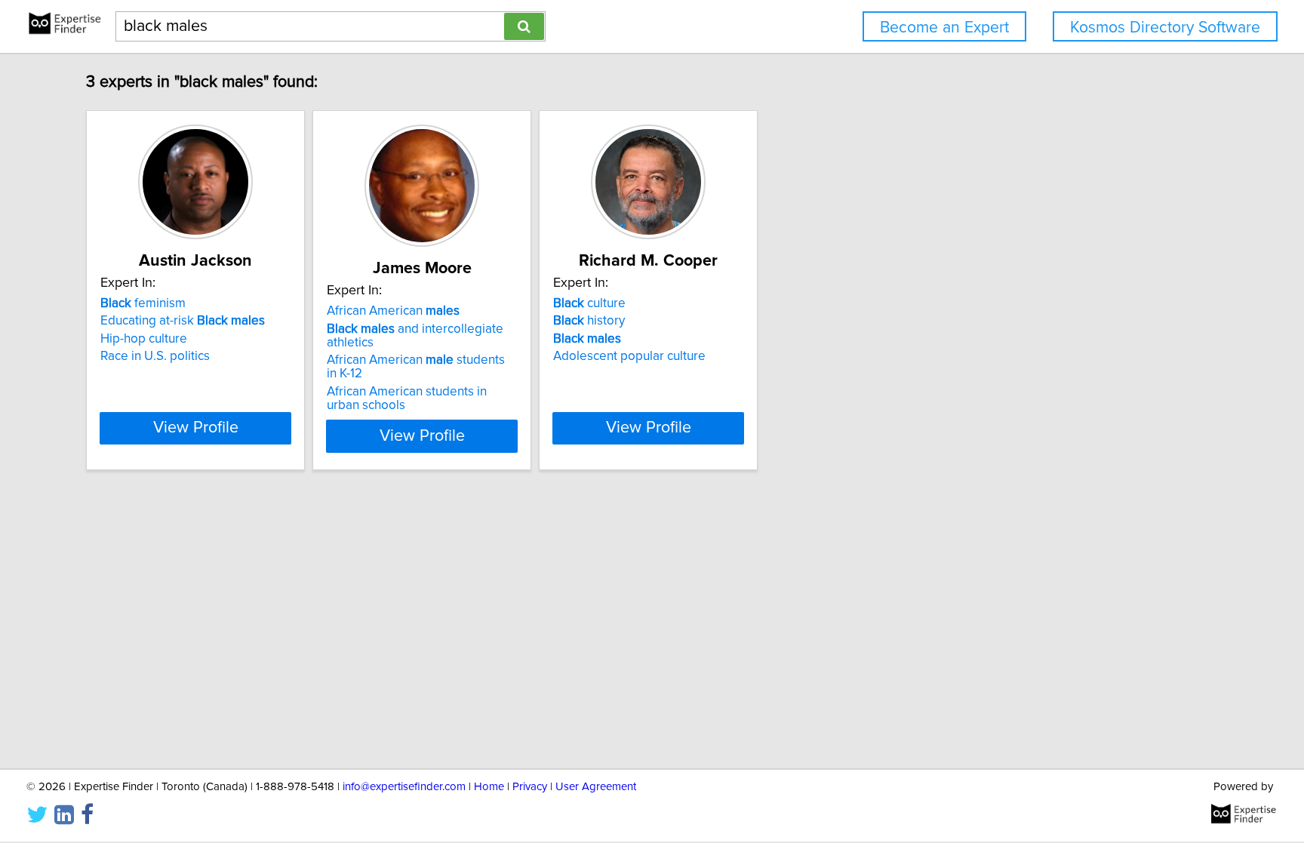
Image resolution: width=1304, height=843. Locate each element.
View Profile (195, 428)
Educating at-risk (182, 321)
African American (393, 311)
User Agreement (595, 786)
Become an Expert (944, 27)
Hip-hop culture (143, 339)
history (589, 321)
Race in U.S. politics (155, 356)
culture (589, 303)
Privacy (529, 786)
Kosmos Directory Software (1165, 27)
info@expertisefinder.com (404, 786)
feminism (143, 303)
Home (489, 786)
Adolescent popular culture (629, 356)
